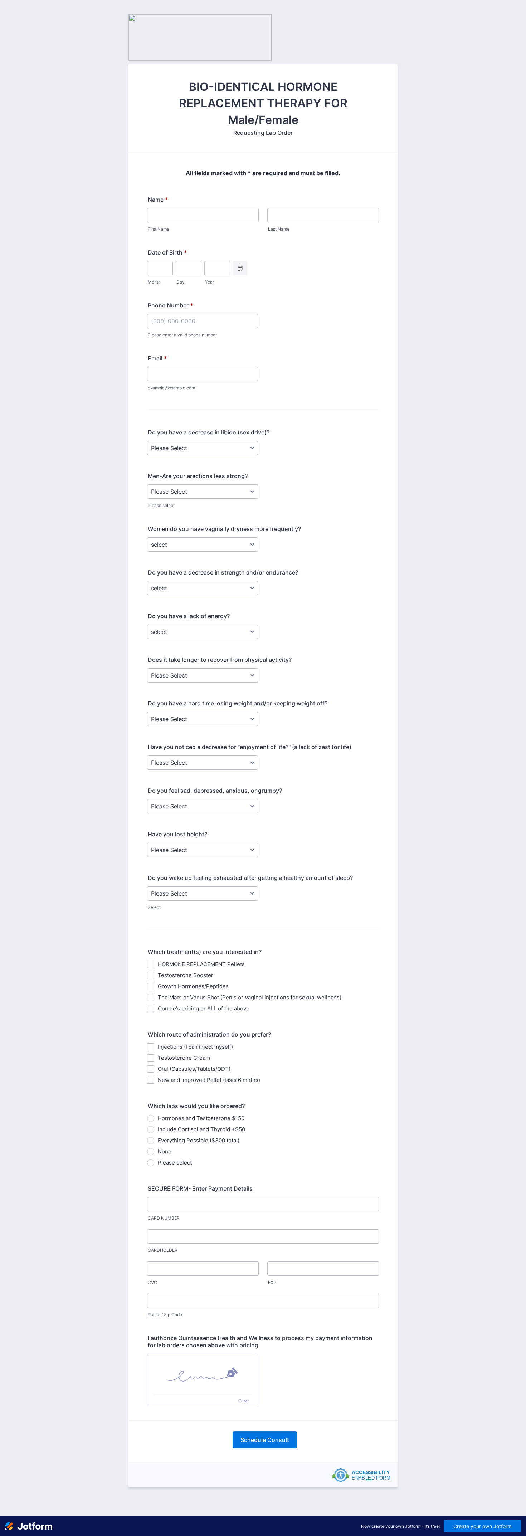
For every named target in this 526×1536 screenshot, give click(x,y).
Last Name (278, 229)
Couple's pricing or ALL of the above (203, 1008)
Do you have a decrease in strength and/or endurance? (223, 572)
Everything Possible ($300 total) (198, 1140)
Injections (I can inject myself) (195, 1046)
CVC (152, 1282)
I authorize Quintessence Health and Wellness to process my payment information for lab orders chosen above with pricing (260, 1341)
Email (157, 358)
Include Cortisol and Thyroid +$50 (201, 1129)
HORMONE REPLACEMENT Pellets (201, 964)
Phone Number (170, 305)
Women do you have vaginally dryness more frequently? (224, 528)
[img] (202, 1374)
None (164, 1151)
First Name (158, 229)
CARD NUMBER (164, 1218)
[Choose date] (240, 268)
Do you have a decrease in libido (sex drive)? (208, 432)
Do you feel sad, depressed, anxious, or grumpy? (215, 790)
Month (154, 282)
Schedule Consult (264, 1439)
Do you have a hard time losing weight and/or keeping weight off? (237, 703)
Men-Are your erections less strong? (198, 475)
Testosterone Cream (184, 1057)
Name (158, 199)
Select (154, 907)
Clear (243, 1400)
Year (209, 282)
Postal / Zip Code (165, 1314)
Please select (161, 505)
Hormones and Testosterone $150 (201, 1118)
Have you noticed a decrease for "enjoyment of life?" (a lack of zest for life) (249, 746)
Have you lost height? (177, 834)
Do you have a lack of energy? (189, 616)
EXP (272, 1282)
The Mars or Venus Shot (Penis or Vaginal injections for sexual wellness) (249, 997)
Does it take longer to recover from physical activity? (220, 659)
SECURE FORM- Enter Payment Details (200, 1188)
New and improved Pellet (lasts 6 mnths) (209, 1080)
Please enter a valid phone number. (183, 335)
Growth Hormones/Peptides (193, 986)
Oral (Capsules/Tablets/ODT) (194, 1068)
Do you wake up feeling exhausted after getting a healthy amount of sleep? (250, 877)
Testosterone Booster (185, 975)
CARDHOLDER (162, 1250)
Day (180, 282)
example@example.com (171, 387)
